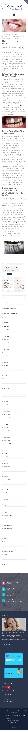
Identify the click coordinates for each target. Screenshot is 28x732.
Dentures (6, 538)
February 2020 (7, 408)
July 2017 (6, 489)
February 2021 (7, 385)
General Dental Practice (9, 551)
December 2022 (7, 339)
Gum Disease (7, 554)
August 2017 (6, 486)
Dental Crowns (7, 518)
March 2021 (6, 381)
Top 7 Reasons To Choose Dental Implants (10, 313)
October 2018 (7, 440)
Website (14, 727)
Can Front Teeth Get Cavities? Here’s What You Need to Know (13, 306)
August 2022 (6, 349)
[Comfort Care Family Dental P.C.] (14, 7)
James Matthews (14, 34)
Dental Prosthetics (8, 528)
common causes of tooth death (11, 223)
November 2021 (7, 365)
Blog (3, 36)
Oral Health (17, 38)
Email (14, 725)
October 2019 (7, 414)
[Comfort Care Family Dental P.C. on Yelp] (6, 687)
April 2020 (6, 401)
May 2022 (6, 359)
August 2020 (6, 391)
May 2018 (6, 456)
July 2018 (6, 450)
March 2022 (6, 362)
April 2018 (6, 460)
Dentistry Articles (9, 36)
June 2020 (6, 398)
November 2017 (7, 476)
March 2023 (6, 329)
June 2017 (6, 492)
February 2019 (7, 430)
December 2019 (7, 411)
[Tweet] (10, 274)
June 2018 (6, 453)
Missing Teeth (9, 38)
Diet (4, 541)
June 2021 (6, 375)
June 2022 (6, 355)
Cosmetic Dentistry (8, 515)
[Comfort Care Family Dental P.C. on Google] (8, 687)
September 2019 (7, 417)
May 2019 (6, 427)
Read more (7, 644)
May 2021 (6, 378)
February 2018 (7, 466)
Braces (5, 512)
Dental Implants (7, 522)
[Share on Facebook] (8, 274)
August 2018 (6, 447)
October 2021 (7, 368)
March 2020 (6, 404)
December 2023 (7, 326)
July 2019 (6, 424)
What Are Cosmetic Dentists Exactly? (9, 308)
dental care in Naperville (9, 270)
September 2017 (7, 482)
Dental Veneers (7, 531)
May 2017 (6, 496)
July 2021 (6, 372)
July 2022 (6, 352)
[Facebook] (3, 687)
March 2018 (6, 463)
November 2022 (7, 342)
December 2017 (7, 473)
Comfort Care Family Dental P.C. (12, 106)
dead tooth (6, 267)
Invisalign (6, 557)
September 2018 (7, 443)
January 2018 (6, 469)
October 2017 (7, 479)
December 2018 (7, 437)
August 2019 (6, 421)
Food (5, 548)
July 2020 (6, 394)
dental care (14, 267)
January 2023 (6, 336)
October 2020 (7, 388)
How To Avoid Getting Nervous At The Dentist (11, 311)
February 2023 (7, 333)
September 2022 (7, 346)
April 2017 (6, 499)
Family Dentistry (19, 36)
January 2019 (6, 434)
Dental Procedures (8, 525)
